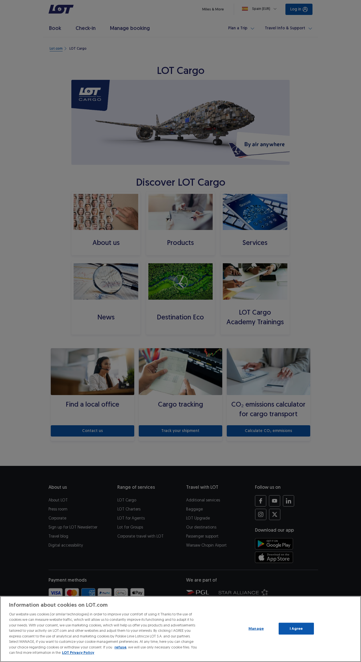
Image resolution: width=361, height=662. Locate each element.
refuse (120, 647)
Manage (256, 628)
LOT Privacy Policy (78, 652)
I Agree (296, 628)
